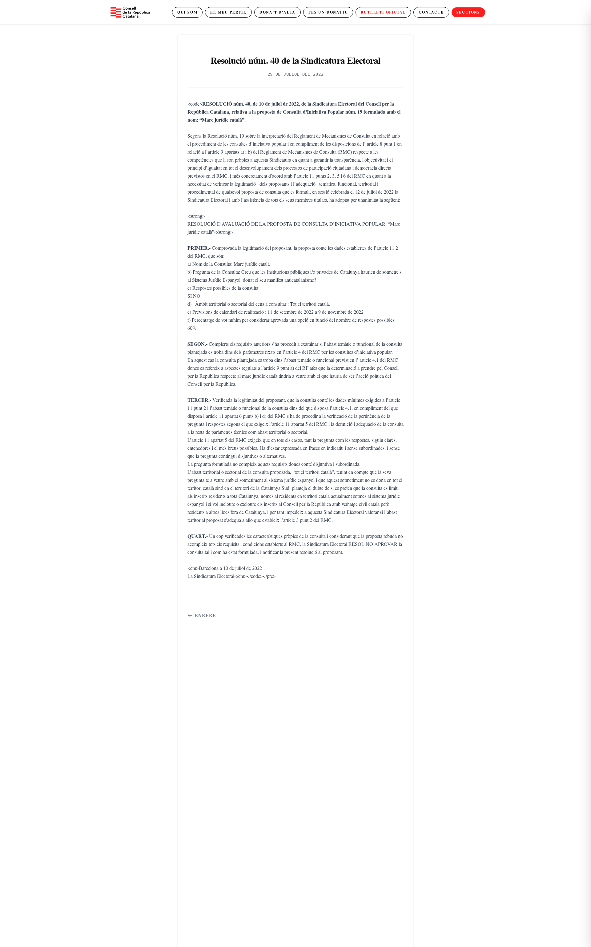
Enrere (205, 615)
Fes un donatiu (328, 12)
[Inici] (130, 12)
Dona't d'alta (277, 12)
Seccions (468, 12)
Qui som (187, 12)
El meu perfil (228, 12)
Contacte (431, 12)
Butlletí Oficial (383, 12)
